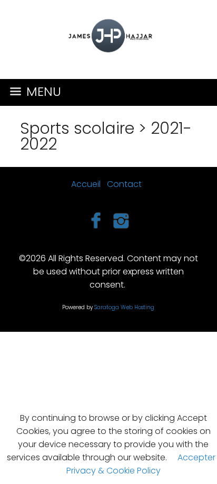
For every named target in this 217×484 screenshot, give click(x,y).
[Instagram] (121, 220)
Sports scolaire (77, 128)
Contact (124, 184)
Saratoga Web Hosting (124, 307)
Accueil (86, 184)
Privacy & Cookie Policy (113, 471)
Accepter (196, 457)
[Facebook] (95, 220)
